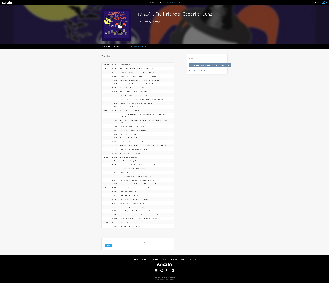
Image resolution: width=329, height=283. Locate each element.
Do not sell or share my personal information (164, 277)
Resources (173, 259)
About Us (155, 259)
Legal (182, 259)
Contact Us (144, 259)
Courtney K (116, 46)
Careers (164, 259)
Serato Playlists (106, 46)
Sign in (108, 245)
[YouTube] (156, 271)
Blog (179, 2)
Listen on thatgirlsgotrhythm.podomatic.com (210, 65)
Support (317, 2)
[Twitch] (167, 271)
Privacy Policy (192, 259)
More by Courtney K (197, 70)
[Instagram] (161, 271)
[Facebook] (172, 271)
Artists (161, 2)
